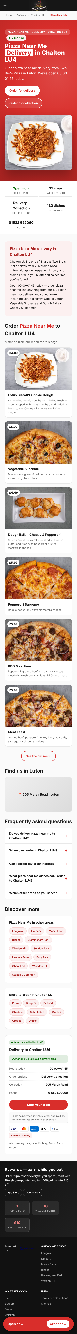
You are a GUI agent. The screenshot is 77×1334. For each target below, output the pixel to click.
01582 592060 (21, 223)
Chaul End (18, 966)
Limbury (36, 931)
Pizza (15, 1003)
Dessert (48, 1003)
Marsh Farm (56, 931)
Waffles (56, 1012)
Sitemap (46, 1303)
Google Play (33, 1192)
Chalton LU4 (38, 15)
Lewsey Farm (20, 957)
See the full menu (38, 756)
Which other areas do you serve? (33, 893)
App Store (13, 1192)
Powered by (10, 1248)
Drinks (33, 1020)
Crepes (16, 1020)
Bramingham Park (38, 939)
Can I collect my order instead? (31, 864)
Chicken (17, 1012)
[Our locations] (5, 5)
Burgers (31, 1003)
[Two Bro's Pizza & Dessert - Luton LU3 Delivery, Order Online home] (38, 5)
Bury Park (42, 957)
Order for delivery (22, 90)
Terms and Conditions (54, 1298)
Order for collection (23, 103)
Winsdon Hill (39, 966)
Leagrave (18, 931)
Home (8, 15)
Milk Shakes (37, 1012)
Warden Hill (19, 948)
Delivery (21, 15)
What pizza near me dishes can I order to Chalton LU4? (37, 878)
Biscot (16, 939)
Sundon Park (41, 948)
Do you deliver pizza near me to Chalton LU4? (32, 836)
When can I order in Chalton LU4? (33, 850)
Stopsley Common (23, 974)
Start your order (38, 1105)
